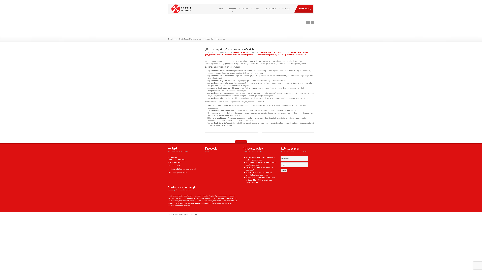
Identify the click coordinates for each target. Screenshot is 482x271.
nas (256, 9)
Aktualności (270, 9)
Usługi (245, 9)
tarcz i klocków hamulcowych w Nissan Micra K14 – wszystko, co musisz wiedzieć (260, 180)
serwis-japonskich (249, 55)
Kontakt (286, 9)
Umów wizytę (305, 9)
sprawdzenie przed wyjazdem (270, 55)
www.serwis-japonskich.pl (177, 172)
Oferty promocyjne (267, 52)
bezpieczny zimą (297, 52)
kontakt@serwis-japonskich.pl (184, 169)
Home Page (172, 39)
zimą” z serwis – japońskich (229, 49)
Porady (279, 52)
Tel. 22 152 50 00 (174, 165)
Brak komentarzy (240, 52)
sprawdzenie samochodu (295, 55)
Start (220, 9)
